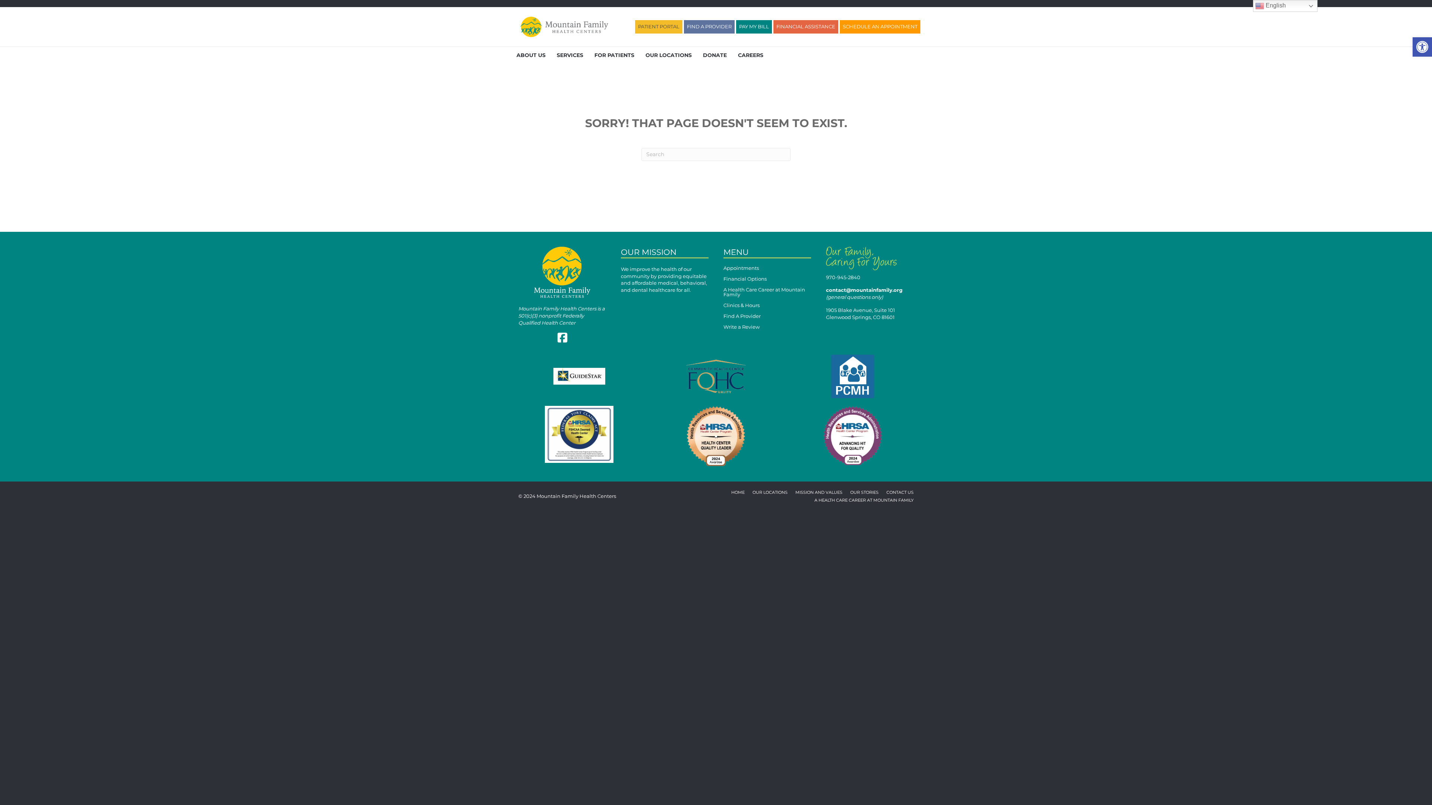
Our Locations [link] (669, 55)
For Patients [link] (614, 55)
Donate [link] (715, 55)
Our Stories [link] (864, 492)
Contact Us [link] (900, 492)
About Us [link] (531, 55)
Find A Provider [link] (742, 316)
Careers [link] (750, 55)
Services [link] (570, 55)
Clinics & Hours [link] (741, 305)
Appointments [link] (741, 268)
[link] (1422, 47)
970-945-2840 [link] (843, 277)
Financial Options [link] (745, 279)
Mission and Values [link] (818, 492)
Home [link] (738, 492)
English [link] (1275, 5)
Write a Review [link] (741, 327)
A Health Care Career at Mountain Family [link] (764, 292)
